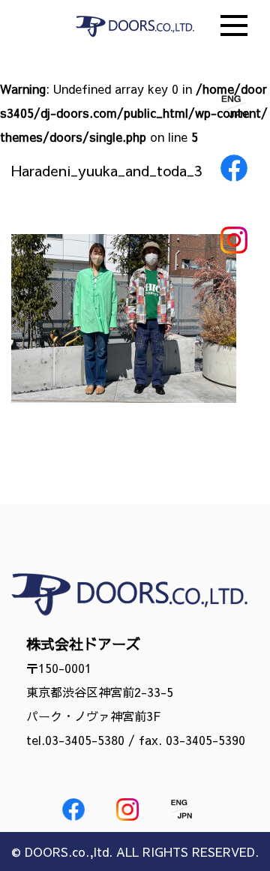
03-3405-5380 (84, 739)
